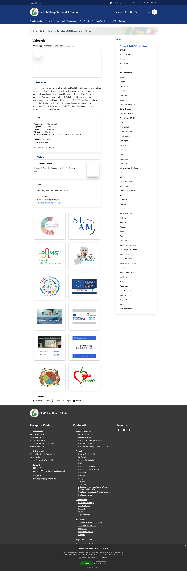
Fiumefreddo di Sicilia (127, 118)
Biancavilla (124, 86)
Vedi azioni (119, 39)
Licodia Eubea (125, 136)
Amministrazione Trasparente (90, 523)
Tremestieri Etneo (126, 290)
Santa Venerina (125, 267)
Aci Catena (124, 63)
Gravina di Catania (126, 131)
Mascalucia (124, 159)
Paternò (123, 204)
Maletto (123, 145)
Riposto (122, 236)
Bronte (122, 90)
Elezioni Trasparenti (86, 443)
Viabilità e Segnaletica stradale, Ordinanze (95, 492)
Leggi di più (119, 554)
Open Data (82, 529)
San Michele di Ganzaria (128, 254)
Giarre (122, 122)
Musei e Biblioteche (86, 460)
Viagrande (123, 299)
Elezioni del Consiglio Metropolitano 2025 (95, 446)
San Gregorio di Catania (128, 249)
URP (80, 463)
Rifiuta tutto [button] (100, 563)
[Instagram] (135, 11)
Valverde (123, 295)
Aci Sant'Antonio (126, 72)
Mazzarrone (124, 163)
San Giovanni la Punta (128, 245)
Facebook (38, 400)
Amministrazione (83, 431)
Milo (121, 172)
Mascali (122, 154)
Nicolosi (123, 195)
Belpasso (123, 81)
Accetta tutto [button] (86, 563)
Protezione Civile (85, 495)
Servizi (42, 31)
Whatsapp (57, 400)
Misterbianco (124, 186)
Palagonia (123, 199)
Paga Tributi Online (84, 539)
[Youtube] (130, 11)
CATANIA (123, 50)
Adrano (122, 77)
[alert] (93, 557)
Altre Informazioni (85, 515)
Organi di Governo (85, 437)
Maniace (123, 149)
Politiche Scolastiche (86, 466)
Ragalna (123, 222)
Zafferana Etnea (126, 308)
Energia (81, 478)
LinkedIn (78, 400)
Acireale (123, 68)
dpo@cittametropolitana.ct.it (44, 478)
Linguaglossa (124, 140)
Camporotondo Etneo (127, 104)
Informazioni (81, 499)
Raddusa (123, 218)
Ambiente (82, 472)
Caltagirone (124, 100)
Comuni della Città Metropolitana (69, 31)
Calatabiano (124, 95)
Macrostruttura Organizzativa (90, 440)
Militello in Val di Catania (129, 168)
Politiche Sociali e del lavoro (89, 469)
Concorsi (81, 509)
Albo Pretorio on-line (87, 526)
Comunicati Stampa (86, 503)
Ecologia (81, 475)
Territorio (51, 31)
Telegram (68, 400)
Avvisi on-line (84, 506)
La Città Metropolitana (87, 434)
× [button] (185, 546)
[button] (89, 558)
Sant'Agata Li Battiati (128, 272)
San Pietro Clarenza (127, 258)
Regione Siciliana (36, 3)
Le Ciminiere (83, 457)
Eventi (81, 512)
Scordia (122, 281)
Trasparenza (81, 519)
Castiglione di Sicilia (127, 113)
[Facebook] (124, 11)
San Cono (123, 240)
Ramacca (123, 227)
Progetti (81, 535)
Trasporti (81, 481)
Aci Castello (124, 59)
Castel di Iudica (125, 109)
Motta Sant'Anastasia (128, 190)
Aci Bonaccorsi (125, 54)
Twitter (48, 400)
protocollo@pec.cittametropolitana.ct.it (49, 471)
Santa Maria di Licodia (128, 263)
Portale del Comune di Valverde (50, 202)
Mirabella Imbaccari (127, 181)
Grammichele (125, 127)
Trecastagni (124, 286)
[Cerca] (154, 12)
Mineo (122, 177)
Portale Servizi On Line (87, 454)
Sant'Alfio (123, 277)
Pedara (122, 208)
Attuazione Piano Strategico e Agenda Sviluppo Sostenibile (93, 488)
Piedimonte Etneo (126, 213)
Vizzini (122, 304)
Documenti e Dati (85, 532)
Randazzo (123, 231)
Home (34, 31)
